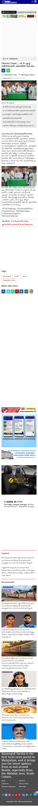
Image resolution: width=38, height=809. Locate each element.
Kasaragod (13, 59)
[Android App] (26, 794)
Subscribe (22, 787)
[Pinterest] (19, 795)
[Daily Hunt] (30, 794)
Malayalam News (9, 280)
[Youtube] (16, 795)
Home (4, 59)
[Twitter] (6, 795)
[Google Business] (23, 794)
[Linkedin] (13, 795)
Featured (5, 553)
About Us (22, 781)
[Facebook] (3, 795)
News (25, 276)
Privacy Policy (24, 784)
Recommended (7, 582)
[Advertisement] (19, 37)
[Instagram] (9, 795)
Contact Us (5, 784)
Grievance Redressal (8, 787)
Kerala (16, 276)
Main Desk (6, 78)
